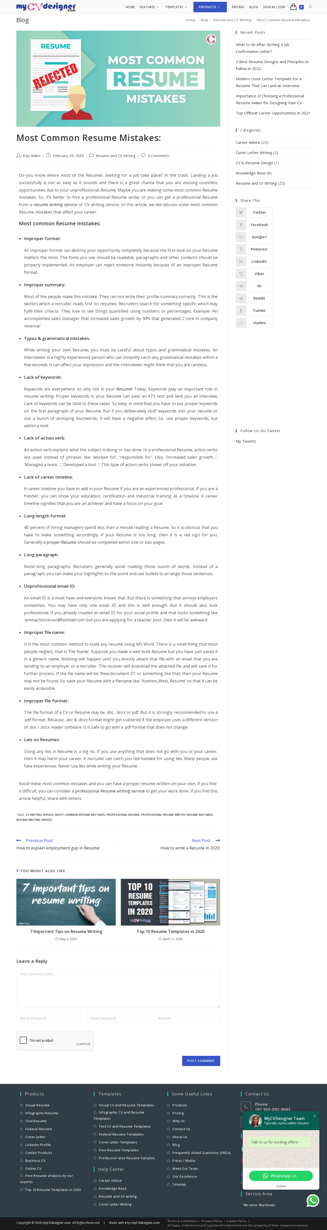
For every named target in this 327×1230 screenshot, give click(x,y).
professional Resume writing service (110, 791)
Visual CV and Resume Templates (126, 1105)
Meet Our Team (185, 1168)
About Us (179, 1136)
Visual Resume (37, 1105)
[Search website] (310, 7)
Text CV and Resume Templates (125, 1126)
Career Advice (248, 142)
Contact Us (181, 1129)
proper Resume (61, 542)
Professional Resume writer (163, 815)
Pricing (177, 1113)
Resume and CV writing (117, 1196)
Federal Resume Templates (121, 1134)
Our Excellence (184, 1176)
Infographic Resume (41, 1113)
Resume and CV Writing (116, 155)
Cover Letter (35, 1136)
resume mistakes (200, 815)
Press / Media (183, 1160)
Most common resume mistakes (80, 815)
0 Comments (159, 155)
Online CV (33, 1168)
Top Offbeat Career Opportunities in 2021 (273, 112)
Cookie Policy (236, 1221)
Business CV (35, 1160)
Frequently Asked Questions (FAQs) (201, 1152)
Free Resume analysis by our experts (46, 1178)
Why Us (178, 1121)
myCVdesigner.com (57, 1223)
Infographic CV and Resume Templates (119, 1115)
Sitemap (179, 1184)
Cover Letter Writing (254, 152)
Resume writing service (34, 820)
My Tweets (246, 441)
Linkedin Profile (38, 1144)
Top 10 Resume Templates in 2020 (170, 931)
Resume (124, 389)
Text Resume (35, 1121)
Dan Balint (32, 155)
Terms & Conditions (182, 1221)
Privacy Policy (212, 1221)
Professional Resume (123, 815)
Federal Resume (38, 1129)
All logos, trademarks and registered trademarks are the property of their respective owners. (238, 1225)
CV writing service (40, 815)
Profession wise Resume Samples (127, 1158)
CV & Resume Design (254, 162)
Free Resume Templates (118, 1150)
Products (179, 1105)
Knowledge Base (251, 172)
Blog (176, 1144)
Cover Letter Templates (118, 1142)
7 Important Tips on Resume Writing (66, 931)
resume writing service (54, 204)
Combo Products (38, 1152)
